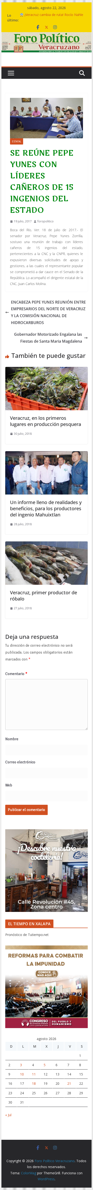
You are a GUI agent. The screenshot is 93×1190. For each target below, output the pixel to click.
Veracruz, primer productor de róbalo (43, 595)
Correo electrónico (20, 762)
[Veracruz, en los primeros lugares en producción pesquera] (46, 370)
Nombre (11, 739)
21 (69, 1083)
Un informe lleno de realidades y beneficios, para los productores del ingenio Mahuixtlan (46, 508)
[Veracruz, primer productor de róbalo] (46, 544)
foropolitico (45, 221)
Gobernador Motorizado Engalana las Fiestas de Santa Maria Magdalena (48, 338)
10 (22, 1074)
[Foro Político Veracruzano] (46, 35)
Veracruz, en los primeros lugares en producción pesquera (45, 421)
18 (34, 1083)
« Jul (8, 1115)
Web (8, 785)
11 (34, 1074)
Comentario (16, 673)
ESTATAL (16, 141)
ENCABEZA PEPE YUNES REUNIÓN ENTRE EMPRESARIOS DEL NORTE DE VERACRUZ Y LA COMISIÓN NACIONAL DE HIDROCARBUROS (48, 312)
